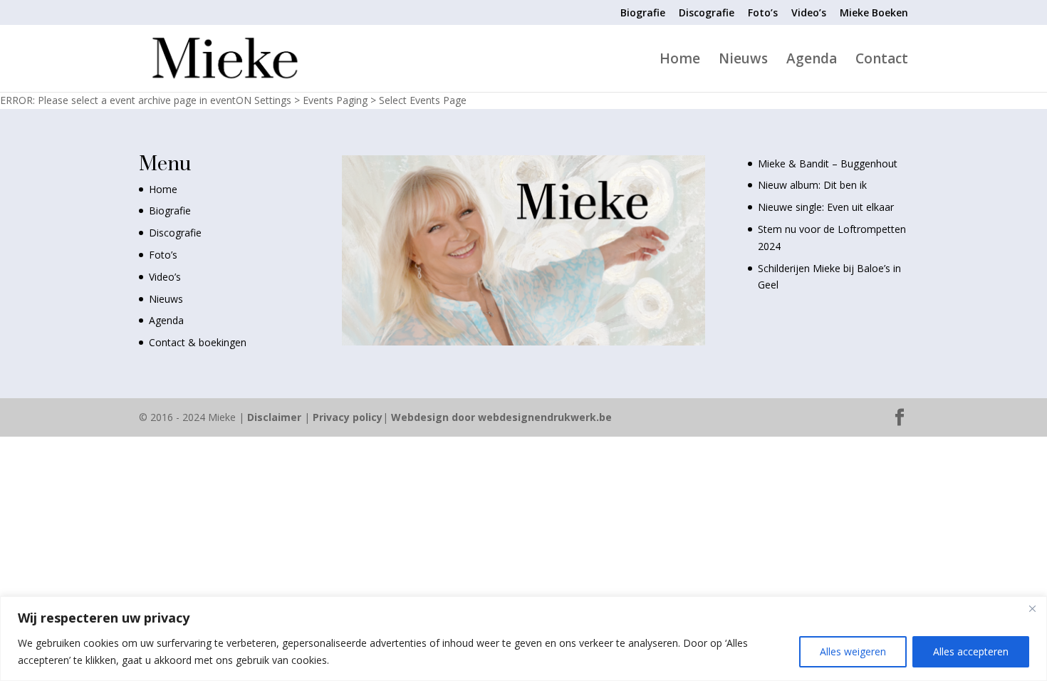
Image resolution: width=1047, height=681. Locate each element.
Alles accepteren (971, 651)
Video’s (808, 13)
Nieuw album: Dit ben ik (812, 185)
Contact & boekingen (197, 342)
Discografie (706, 13)
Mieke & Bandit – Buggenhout (827, 163)
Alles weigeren (853, 651)
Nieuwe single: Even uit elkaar (826, 207)
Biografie (642, 13)
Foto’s (763, 13)
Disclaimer (274, 417)
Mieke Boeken (874, 13)
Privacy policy (347, 417)
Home (680, 60)
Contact (881, 60)
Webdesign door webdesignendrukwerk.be (501, 417)
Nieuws (743, 60)
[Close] (1032, 608)
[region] (523, 638)
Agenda (811, 60)
